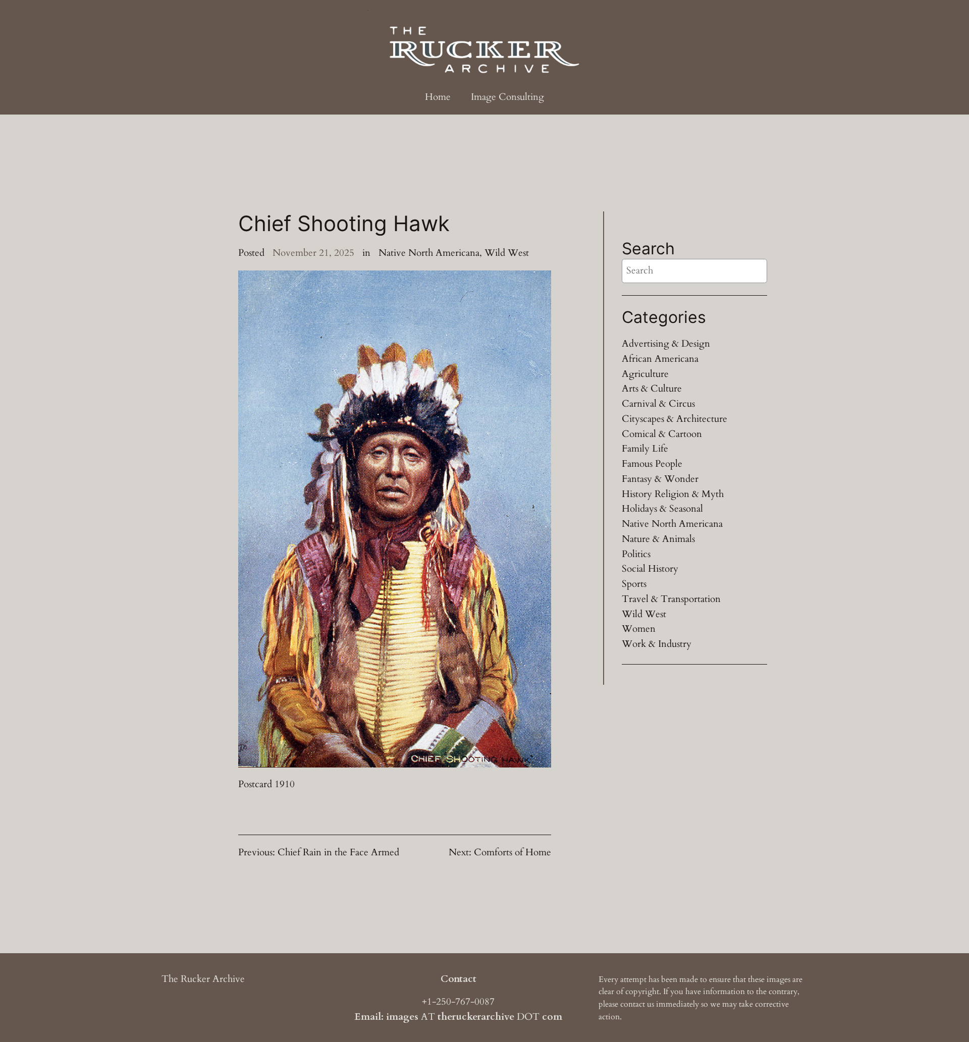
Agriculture (645, 373)
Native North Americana (429, 252)
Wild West (506, 252)
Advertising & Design (666, 343)
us (650, 1004)
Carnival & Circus (658, 403)
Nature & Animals (658, 538)
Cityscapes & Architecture (674, 418)
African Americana (660, 358)
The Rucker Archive (203, 978)
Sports (634, 583)
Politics (636, 554)
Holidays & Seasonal (662, 508)
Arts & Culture (652, 388)
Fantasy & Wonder (660, 478)
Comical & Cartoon (662, 434)
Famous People (652, 463)
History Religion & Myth (673, 494)
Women (639, 628)
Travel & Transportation (671, 599)
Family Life (645, 448)
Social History (650, 568)
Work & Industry (656, 643)
